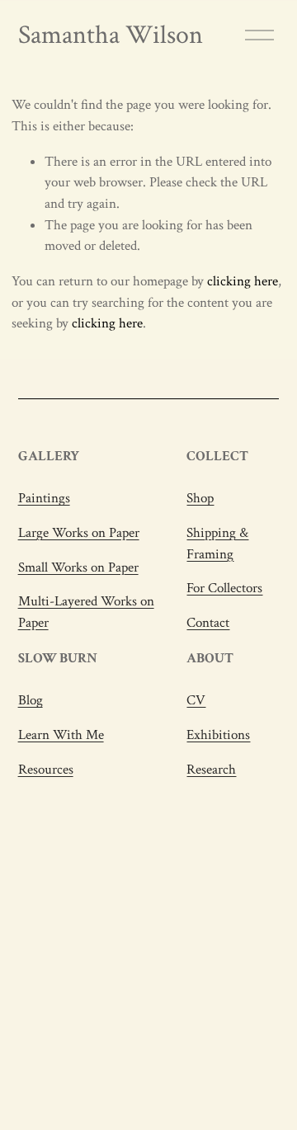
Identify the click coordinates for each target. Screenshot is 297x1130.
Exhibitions (218, 735)
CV (195, 700)
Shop (200, 498)
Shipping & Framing (217, 543)
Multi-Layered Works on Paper (86, 612)
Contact (207, 623)
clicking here (242, 281)
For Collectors (224, 588)
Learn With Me (61, 735)
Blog (30, 700)
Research (211, 769)
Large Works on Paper (78, 533)
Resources (45, 769)
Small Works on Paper (78, 567)
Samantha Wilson (110, 34)
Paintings (44, 498)
